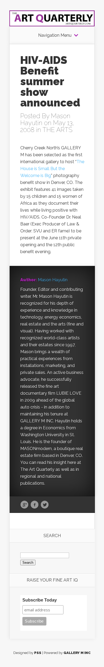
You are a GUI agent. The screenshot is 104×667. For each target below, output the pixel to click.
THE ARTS (57, 130)
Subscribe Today (39, 600)
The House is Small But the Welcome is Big (52, 168)
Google (24, 505)
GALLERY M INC (77, 653)
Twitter (45, 505)
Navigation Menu (54, 35)
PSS (37, 653)
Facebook (34, 505)
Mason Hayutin (52, 279)
